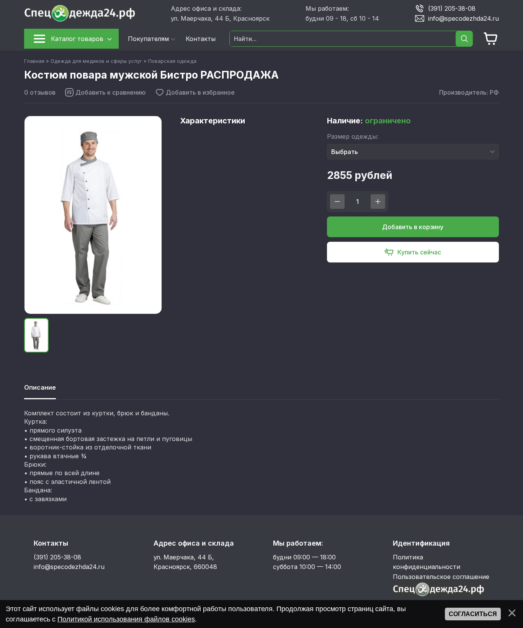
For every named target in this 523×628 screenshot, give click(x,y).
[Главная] (94, 13)
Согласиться (473, 614)
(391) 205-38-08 (452, 8)
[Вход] (439, 595)
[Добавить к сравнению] (105, 92)
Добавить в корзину (412, 227)
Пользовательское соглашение (441, 576)
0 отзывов (40, 92)
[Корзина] (491, 39)
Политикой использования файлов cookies (126, 619)
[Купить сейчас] (413, 252)
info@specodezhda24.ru (463, 18)
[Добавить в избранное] (195, 92)
